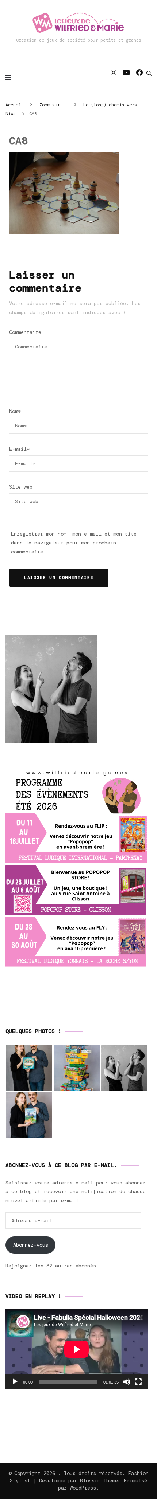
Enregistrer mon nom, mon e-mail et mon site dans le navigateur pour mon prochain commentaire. (74, 542)
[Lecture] (15, 1381)
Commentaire (25, 332)
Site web (20, 487)
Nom (15, 411)
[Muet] (126, 1381)
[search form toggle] (149, 73)
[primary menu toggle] (10, 77)
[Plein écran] (138, 1381)
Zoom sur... (53, 105)
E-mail (19, 449)
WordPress (83, 1487)
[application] (76, 1349)
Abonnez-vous (30, 1245)
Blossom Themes (100, 1480)
